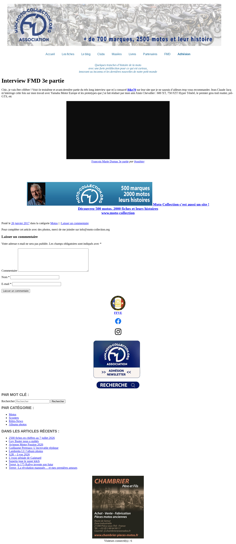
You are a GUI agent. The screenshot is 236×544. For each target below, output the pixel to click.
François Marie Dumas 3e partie (110, 161)
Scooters (14, 417)
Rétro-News (16, 421)
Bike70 (131, 89)
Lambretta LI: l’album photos (26, 451)
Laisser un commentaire (75, 223)
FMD (167, 54)
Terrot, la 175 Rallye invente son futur (31, 464)
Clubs (101, 54)
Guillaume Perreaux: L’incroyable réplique (33, 447)
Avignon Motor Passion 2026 (26, 444)
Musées (117, 54)
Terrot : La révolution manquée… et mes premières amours (43, 467)
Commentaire (9, 270)
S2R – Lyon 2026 (19, 454)
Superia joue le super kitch (24, 461)
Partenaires (150, 54)
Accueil (50, 54)
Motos (54, 223)
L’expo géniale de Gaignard (25, 457)
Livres (132, 54)
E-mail (6, 283)
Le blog (86, 54)
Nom (5, 277)
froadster (139, 161)
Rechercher (8, 401)
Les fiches (68, 54)
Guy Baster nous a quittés (24, 441)
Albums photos (18, 424)
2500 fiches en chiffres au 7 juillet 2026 (32, 437)
